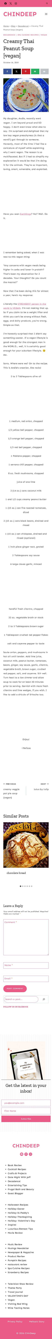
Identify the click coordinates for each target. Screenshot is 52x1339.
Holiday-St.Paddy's (18, 1212)
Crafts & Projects (17, 1173)
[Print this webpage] (44, 71)
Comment (10, 922)
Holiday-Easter (16, 1208)
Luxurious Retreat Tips (20, 1228)
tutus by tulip (41, 786)
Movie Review (15, 1233)
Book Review (15, 1165)
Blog (13, 26)
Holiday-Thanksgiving (20, 1217)
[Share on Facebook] (7, 71)
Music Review (15, 1244)
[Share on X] (17, 71)
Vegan (44, 35)
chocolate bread (16, 873)
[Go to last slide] (6, 853)
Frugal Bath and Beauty (21, 1189)
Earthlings (25, 214)
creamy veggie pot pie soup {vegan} (11, 791)
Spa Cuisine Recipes (28, 35)
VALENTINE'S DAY (18, 1296)
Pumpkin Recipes (17, 1260)
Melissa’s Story (36, 1321)
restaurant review (17, 1264)
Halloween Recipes (18, 1204)
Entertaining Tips (17, 1185)
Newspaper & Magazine (21, 1252)
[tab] (20, 886)
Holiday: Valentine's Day (21, 1220)
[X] (10, 3)
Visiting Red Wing (17, 1304)
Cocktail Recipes (17, 1169)
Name (8, 965)
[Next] (45, 853)
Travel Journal (15, 1292)
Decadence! (23, 26)
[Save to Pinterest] (26, 71)
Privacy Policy (15, 1321)
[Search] (44, 999)
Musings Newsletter (18, 1248)
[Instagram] (16, 3)
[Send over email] (35, 71)
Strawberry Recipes (18, 1272)
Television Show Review (20, 1284)
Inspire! (12, 1224)
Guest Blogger (15, 1193)
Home (6, 26)
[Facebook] (5, 3)
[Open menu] (46, 14)
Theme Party (15, 1288)
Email (8, 978)
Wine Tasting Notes (19, 1308)
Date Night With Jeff (19, 1177)
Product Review (16, 1256)
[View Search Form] (47, 3)
